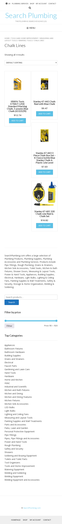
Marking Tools (25, 40)
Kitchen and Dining (14, 393)
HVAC (7, 383)
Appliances (10, 345)
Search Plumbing (31, 15)
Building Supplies (13, 355)
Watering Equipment (14, 469)
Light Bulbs (10, 410)
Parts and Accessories (15, 424)
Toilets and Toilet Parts (16, 459)
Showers (9, 452)
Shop (32, 3)
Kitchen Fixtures (12, 400)
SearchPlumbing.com (32, 508)
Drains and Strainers (14, 359)
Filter (9, 326)
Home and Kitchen (14, 379)
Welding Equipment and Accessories (22, 479)
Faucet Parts (11, 365)
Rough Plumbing (12, 445)
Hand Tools (10, 372)
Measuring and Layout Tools (19, 417)
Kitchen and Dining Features (18, 397)
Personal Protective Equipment (20, 431)
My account (41, 3)
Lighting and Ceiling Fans (17, 414)
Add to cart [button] (17, 120)
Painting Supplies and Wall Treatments (23, 421)
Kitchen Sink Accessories (16, 403)
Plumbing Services (20, 3)
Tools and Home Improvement (24, 38)
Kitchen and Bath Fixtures (17, 390)
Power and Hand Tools (16, 441)
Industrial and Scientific (16, 386)
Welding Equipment (14, 476)
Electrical (9, 362)
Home (7, 38)
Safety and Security (14, 448)
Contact (52, 3)
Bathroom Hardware (15, 352)
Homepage (15, 520)
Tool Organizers (12, 462)
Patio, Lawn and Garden (16, 428)
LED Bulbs (10, 407)
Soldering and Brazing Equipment (21, 455)
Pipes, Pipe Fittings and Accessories (22, 438)
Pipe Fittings (10, 434)
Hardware (9, 376)
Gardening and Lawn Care (17, 369)
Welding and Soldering (15, 472)
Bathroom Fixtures (14, 348)
